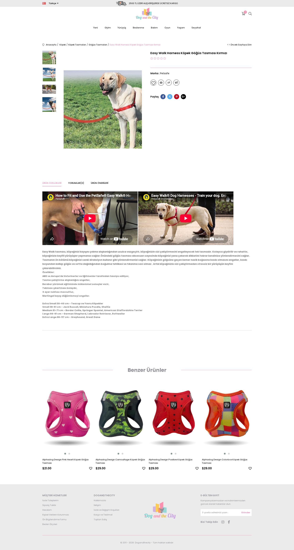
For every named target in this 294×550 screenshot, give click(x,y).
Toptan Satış (100, 519)
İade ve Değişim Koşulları (106, 509)
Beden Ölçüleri (49, 524)
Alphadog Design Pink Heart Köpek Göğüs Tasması (65, 461)
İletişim (97, 505)
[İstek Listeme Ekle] (161, 83)
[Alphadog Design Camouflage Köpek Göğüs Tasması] (120, 418)
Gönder (245, 512)
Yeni (95, 27)
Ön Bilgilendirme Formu (54, 519)
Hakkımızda (100, 500)
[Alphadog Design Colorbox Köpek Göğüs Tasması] (227, 418)
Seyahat (196, 27)
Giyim (108, 27)
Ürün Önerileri (99, 183)
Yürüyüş (122, 27)
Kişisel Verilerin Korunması (55, 514)
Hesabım (47, 509)
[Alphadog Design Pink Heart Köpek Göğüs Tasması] (67, 418)
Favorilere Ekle (90, 468)
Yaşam (181, 27)
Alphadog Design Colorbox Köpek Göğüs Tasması (224, 461)
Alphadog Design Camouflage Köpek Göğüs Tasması (120, 461)
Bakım (154, 27)
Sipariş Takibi (49, 505)
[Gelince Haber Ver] (176, 83)
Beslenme (138, 27)
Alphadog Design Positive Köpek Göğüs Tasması (170, 461)
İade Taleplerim (50, 500)
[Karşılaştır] (169, 83)
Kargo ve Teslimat (103, 514)
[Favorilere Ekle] (153, 83)
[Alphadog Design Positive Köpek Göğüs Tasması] (174, 418)
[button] (65, 453)
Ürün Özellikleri (51, 183)
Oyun (167, 27)
